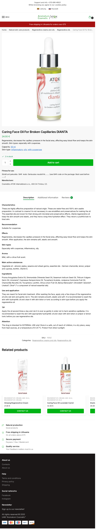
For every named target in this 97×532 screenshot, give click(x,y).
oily (25, 149)
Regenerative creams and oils (43, 30)
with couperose (35, 149)
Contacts (6, 464)
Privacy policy (8, 481)
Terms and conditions (11, 478)
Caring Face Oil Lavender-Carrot (60, 403)
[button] (10, 161)
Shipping (6, 485)
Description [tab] (28, 197)
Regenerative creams (13, 400)
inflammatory (17, 149)
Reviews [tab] (67, 197)
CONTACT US (22, 411)
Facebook (6, 495)
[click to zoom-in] (48, 79)
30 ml (13, 147)
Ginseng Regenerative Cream (16, 403)
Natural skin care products (19, 30)
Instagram (6, 499)
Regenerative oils (63, 30)
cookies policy (60, 5)
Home (4, 30)
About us (6, 468)
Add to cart (53, 162)
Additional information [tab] (48, 197)
